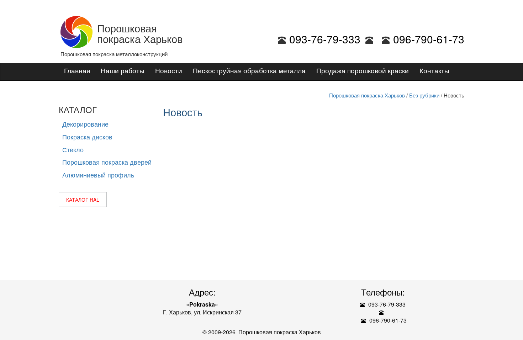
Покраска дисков (87, 136)
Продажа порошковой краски (362, 70)
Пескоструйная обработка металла (249, 70)
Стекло (73, 149)
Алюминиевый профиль (98, 174)
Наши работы (122, 70)
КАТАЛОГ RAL (82, 199)
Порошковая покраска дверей (107, 161)
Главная (77, 70)
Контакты (434, 70)
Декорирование (85, 123)
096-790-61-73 (428, 39)
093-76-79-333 (324, 39)
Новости (168, 70)
